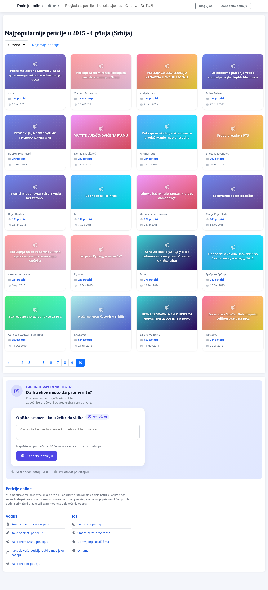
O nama (131, 6)
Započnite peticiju (234, 6)
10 (80, 362)
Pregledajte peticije (79, 6)
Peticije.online (30, 6)
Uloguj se (206, 6)
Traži (149, 6)
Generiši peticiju (39, 456)
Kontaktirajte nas (109, 6)
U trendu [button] (15, 45)
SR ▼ (56, 5)
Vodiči (11, 516)
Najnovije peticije (45, 45)
